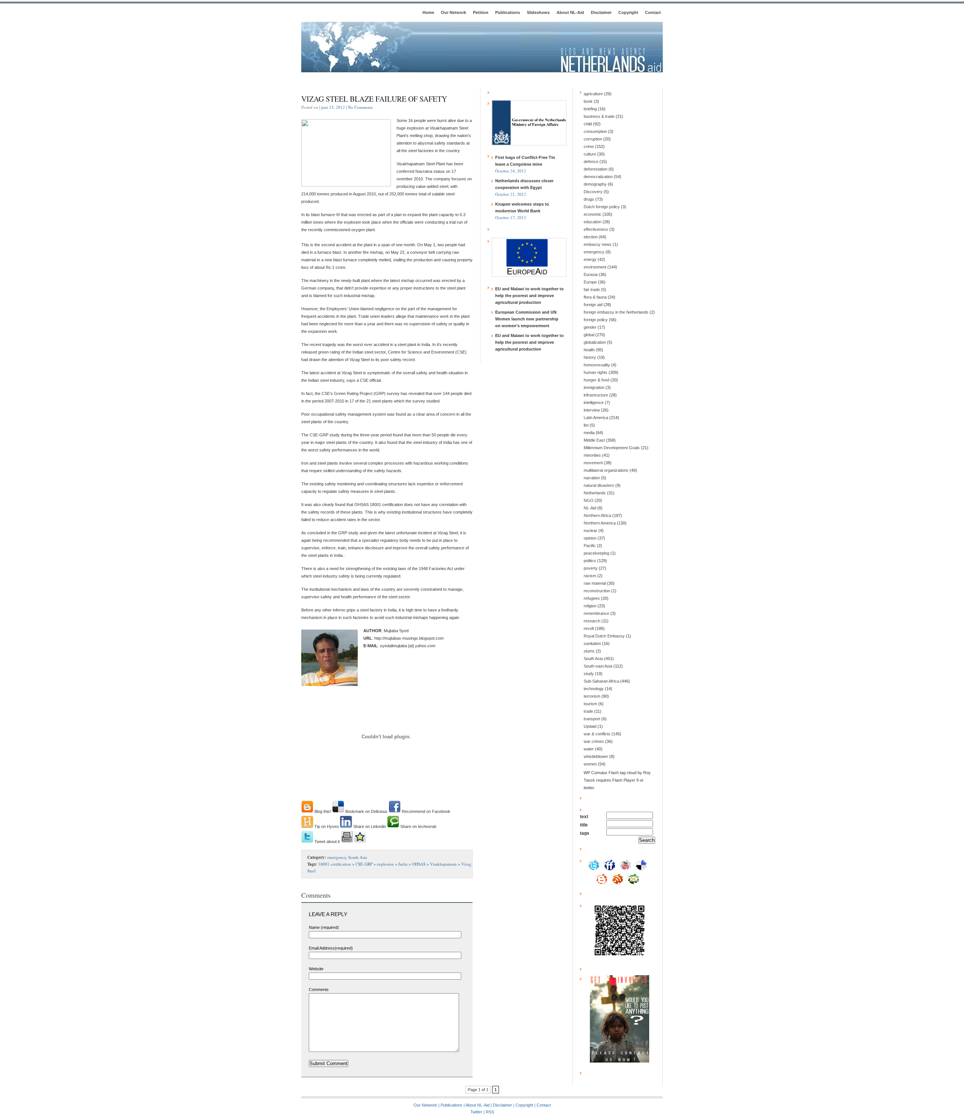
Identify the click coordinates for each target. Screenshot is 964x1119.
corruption (593, 139)
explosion (385, 864)
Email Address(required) (331, 948)
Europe (590, 282)
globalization (595, 342)
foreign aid (593, 304)
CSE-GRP (363, 864)
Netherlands (595, 493)
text (584, 816)
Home (428, 12)
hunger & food (596, 380)
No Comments (360, 107)
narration (592, 478)
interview (592, 410)
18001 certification (334, 864)
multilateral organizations (606, 470)
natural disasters (599, 485)
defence (591, 161)
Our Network (453, 12)
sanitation (592, 643)
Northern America (600, 523)
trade (588, 711)
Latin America (596, 417)
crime (589, 146)
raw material (595, 583)
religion (590, 606)
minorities (592, 455)
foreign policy (596, 319)
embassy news (598, 244)
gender (590, 327)
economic (592, 214)
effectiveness (596, 229)
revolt (589, 628)
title (584, 825)
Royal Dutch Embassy (604, 636)
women (590, 764)
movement (593, 462)
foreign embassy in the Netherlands (616, 312)
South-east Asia (598, 666)
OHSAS (419, 864)
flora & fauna (595, 297)
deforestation (595, 169)
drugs (589, 199)
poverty (591, 568)
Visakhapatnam (443, 864)
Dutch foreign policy (602, 206)
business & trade (599, 116)
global (589, 334)
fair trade (592, 289)
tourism (590, 703)
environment (595, 267)
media (589, 432)
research (592, 621)
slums (589, 651)
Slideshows (538, 12)
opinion (590, 538)
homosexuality (597, 365)
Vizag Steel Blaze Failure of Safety (374, 99)
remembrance (596, 613)
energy (590, 259)
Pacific (590, 545)
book (588, 101)
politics (590, 560)
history (590, 357)
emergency (336, 857)
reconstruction (597, 590)
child (588, 124)
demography (595, 184)
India (402, 864)
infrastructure (596, 395)
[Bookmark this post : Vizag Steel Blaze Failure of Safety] (360, 841)
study (589, 673)
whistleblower (596, 756)
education (592, 222)
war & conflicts (597, 734)
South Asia (357, 857)
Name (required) (324, 927)
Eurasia (591, 274)
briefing (590, 109)
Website (316, 969)
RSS (490, 1112)
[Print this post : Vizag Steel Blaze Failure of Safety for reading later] (347, 841)
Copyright (628, 12)
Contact (653, 12)
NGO (588, 500)
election (591, 237)
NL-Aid (590, 508)
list (586, 425)
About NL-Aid (570, 12)
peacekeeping (596, 553)
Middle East (594, 440)
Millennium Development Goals (612, 447)
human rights (595, 372)
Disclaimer (601, 12)
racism (590, 575)
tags (584, 833)
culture (590, 154)
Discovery (593, 191)
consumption (595, 131)
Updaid (590, 726)
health (589, 350)
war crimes (594, 741)
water (589, 749)
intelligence (594, 402)
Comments (319, 989)
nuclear (590, 530)
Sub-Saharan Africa (601, 681)
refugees (592, 598)
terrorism (592, 696)
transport (592, 719)
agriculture (593, 93)
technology (594, 688)
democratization (598, 176)
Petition (480, 12)
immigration (594, 387)
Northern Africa (597, 515)
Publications (507, 12)
